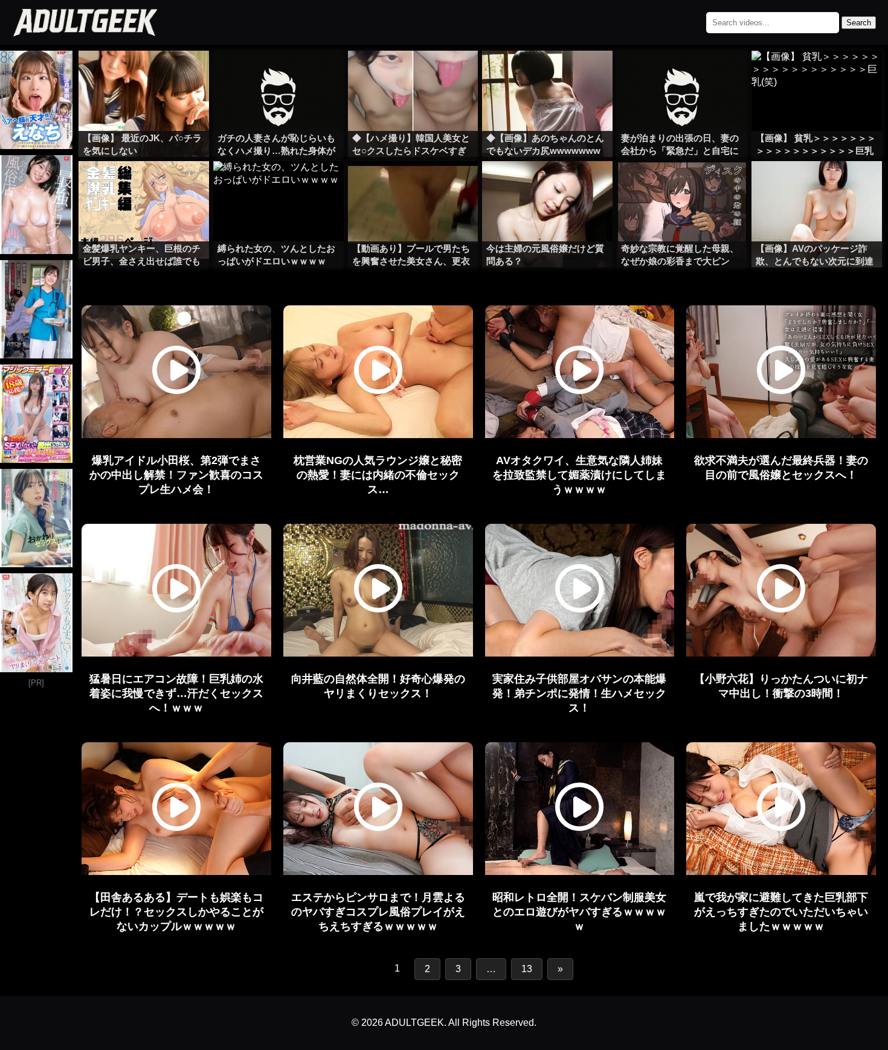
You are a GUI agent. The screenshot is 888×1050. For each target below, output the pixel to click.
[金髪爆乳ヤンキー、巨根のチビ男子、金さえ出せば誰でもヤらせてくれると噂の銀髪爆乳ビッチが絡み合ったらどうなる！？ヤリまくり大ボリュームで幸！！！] (144, 185)
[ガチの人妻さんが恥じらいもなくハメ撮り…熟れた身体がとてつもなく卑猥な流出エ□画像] (278, 75)
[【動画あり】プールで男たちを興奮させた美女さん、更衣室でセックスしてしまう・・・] (413, 185)
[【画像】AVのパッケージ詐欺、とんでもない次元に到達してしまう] (816, 185)
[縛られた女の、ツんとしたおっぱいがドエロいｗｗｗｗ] (278, 185)
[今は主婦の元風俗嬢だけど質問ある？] (547, 185)
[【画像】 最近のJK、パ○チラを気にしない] (144, 75)
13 (526, 969)
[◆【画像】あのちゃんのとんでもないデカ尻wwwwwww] (547, 75)
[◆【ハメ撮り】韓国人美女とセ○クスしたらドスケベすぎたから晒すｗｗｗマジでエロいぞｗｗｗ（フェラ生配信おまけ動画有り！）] (413, 75)
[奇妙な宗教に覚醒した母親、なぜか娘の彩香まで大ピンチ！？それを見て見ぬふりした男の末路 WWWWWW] (682, 185)
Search (858, 22)
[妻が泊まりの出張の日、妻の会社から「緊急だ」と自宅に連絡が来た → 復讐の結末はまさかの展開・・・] (682, 75)
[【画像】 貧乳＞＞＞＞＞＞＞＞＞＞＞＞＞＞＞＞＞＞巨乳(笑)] (816, 75)
